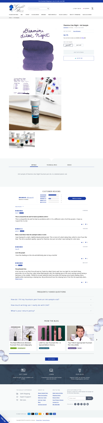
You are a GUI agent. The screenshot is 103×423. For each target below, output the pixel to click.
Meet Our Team (42, 397)
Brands (43, 14)
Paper (27, 14)
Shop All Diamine (77, 31)
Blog (39, 402)
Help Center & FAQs (58, 393)
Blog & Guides (87, 14)
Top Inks (79, 348)
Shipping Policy (57, 395)
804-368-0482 (56, 404)
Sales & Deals (63, 14)
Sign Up (89, 398)
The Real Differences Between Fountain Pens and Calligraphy (21, 344)
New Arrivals (52, 14)
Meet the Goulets (42, 395)
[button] (43, 194)
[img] (19, 211)
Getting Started (42, 404)
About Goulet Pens (43, 393)
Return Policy (56, 397)
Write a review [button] (76, 198)
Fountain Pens (13, 14)
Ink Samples (16, 17)
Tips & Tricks (13, 348)
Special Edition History (44, 348)
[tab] (34, 165)
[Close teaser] (9, 421)
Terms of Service (46, 420)
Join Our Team (42, 400)
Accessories (35, 14)
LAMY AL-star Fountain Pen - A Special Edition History (50, 344)
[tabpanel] (51, 176)
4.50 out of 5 (30, 197)
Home (10, 17)
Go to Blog (51, 359)
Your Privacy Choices (58, 400)
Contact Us (56, 402)
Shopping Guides (72, 348)
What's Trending (75, 14)
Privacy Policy (39, 420)
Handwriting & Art (21, 348)
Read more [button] (18, 279)
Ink (22, 14)
